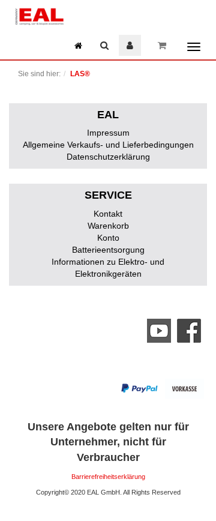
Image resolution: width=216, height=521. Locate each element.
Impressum (108, 132)
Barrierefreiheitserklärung (108, 476)
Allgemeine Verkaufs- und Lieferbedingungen (108, 144)
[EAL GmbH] (39, 15)
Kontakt (108, 213)
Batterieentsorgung (108, 249)
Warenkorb (108, 225)
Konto (108, 237)
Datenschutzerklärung (108, 156)
